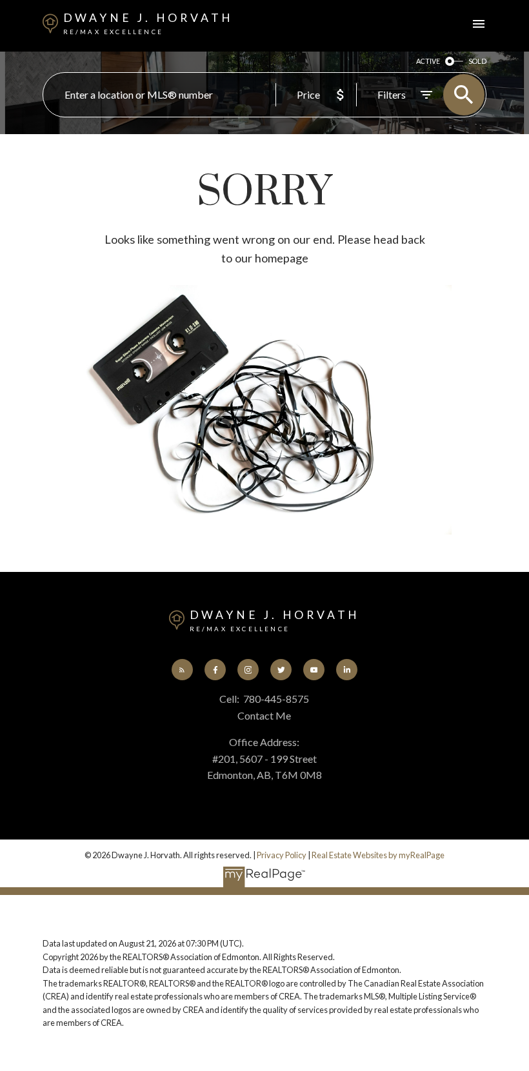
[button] (182, 669)
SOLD (477, 61)
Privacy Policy (281, 855)
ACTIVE (428, 61)
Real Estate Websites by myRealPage (378, 855)
